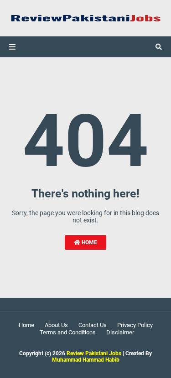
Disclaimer (120, 332)
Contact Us (92, 325)
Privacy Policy (135, 325)
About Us (56, 325)
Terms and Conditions (68, 332)
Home (88, 242)
